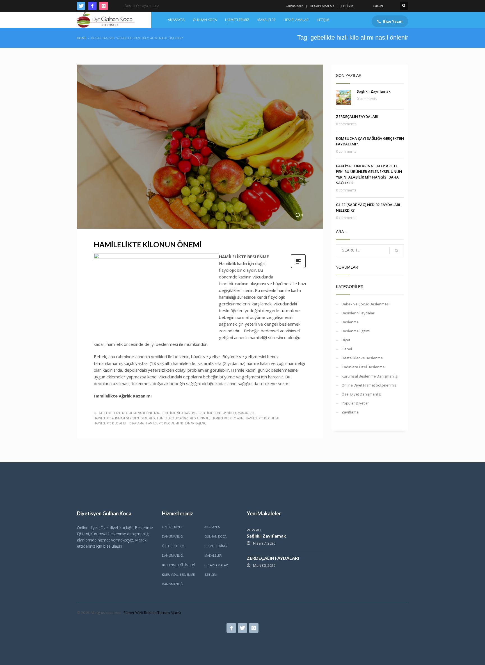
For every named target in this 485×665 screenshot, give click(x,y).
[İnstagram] (103, 6)
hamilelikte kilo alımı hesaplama (119, 423)
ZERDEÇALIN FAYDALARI (357, 116)
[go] (396, 251)
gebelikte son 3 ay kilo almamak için (226, 413)
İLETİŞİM (346, 6)
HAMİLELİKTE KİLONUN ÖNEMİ (148, 244)
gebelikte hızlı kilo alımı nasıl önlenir (129, 413)
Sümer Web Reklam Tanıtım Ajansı (152, 612)
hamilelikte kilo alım (228, 418)
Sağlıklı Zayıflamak (373, 91)
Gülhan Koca (294, 6)
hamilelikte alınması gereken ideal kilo (124, 418)
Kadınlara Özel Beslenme (363, 366)
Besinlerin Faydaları (358, 313)
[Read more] (298, 267)
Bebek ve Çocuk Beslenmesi (366, 304)
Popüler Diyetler (355, 403)
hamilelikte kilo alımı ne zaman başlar (175, 423)
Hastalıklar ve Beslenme (362, 357)
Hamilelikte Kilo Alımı (262, 418)
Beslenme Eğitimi (356, 330)
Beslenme (350, 321)
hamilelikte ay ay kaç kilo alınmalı (183, 418)
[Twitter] (81, 6)
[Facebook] (92, 6)
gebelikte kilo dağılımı (178, 413)
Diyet (346, 339)
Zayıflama (350, 412)
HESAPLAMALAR (322, 6)
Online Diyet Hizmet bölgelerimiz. (369, 385)
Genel (347, 348)
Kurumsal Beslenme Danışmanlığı (370, 376)
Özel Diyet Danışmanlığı (361, 394)
